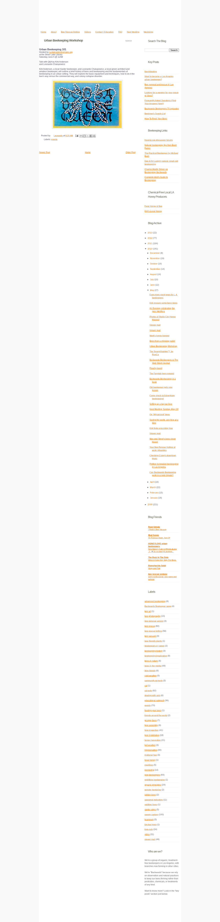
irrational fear (151, 755)
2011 (150, 243)
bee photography (153, 616)
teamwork (149, 819)
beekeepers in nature (154, 646)
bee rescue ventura (157, 574)
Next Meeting (133, 32)
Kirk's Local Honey (153, 211)
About (53, 32)
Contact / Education (104, 32)
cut (146, 685)
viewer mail (150, 839)
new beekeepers (152, 775)
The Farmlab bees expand (162, 373)
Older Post (130, 152)
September (155, 269)
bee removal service (154, 621)
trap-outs (149, 829)
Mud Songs (153, 535)
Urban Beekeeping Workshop (163, 346)
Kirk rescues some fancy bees (163, 303)
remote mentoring (153, 790)
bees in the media (153, 666)
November (155, 258)
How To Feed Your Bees (156, 118)
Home (43, 32)
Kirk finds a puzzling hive (161, 428)
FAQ (120, 32)
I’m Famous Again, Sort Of (159, 538)
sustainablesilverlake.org (61, 52)
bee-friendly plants (153, 641)
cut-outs (148, 690)
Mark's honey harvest (159, 335)
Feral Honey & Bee (153, 206)
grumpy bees (151, 720)
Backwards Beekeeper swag (158, 606)
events (54, 139)
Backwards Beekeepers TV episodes (162, 108)
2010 (150, 249)
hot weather (150, 745)
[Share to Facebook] (91, 136)
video (147, 834)
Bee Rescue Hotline (70, 32)
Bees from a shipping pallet (162, 341)
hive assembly (151, 725)
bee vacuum (150, 636)
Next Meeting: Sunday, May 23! (164, 409)
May (152, 290)
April (152, 482)
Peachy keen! (156, 368)
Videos (87, 32)
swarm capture (151, 814)
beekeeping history (153, 651)
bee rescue (150, 626)
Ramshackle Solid (157, 565)
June (152, 285)
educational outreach (154, 700)
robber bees (150, 795)
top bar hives (151, 824)
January (154, 498)
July (152, 279)
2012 (150, 238)
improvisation (151, 750)
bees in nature (151, 661)
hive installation (152, 735)
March (153, 487)
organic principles (153, 785)
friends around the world (156, 715)
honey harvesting (153, 740)
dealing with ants (152, 695)
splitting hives (151, 804)
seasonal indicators (154, 800)
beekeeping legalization (156, 656)
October (154, 264)
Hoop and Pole (154, 568)
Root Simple (154, 527)
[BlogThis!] (84, 136)
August (153, 274)
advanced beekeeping (155, 601)
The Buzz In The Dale (158, 557)
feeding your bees (153, 710)
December (155, 253)
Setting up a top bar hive (161, 404)
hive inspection (152, 730)
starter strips (150, 809)
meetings (149, 765)
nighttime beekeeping (155, 780)
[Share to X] (87, 136)
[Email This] (81, 136)
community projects (154, 680)
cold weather (151, 675)
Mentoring (148, 32)
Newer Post (44, 152)
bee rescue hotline (153, 631)
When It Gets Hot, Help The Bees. (162, 560)
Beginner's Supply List (155, 113)
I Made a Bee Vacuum (157, 529)
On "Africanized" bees (160, 414)
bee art (148, 611)
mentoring (149, 770)
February (154, 492)
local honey (150, 760)
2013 (150, 233)
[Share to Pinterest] (94, 136)
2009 (150, 504)
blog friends (150, 670)
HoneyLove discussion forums (159, 140)
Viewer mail (155, 325)
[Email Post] (77, 135)
